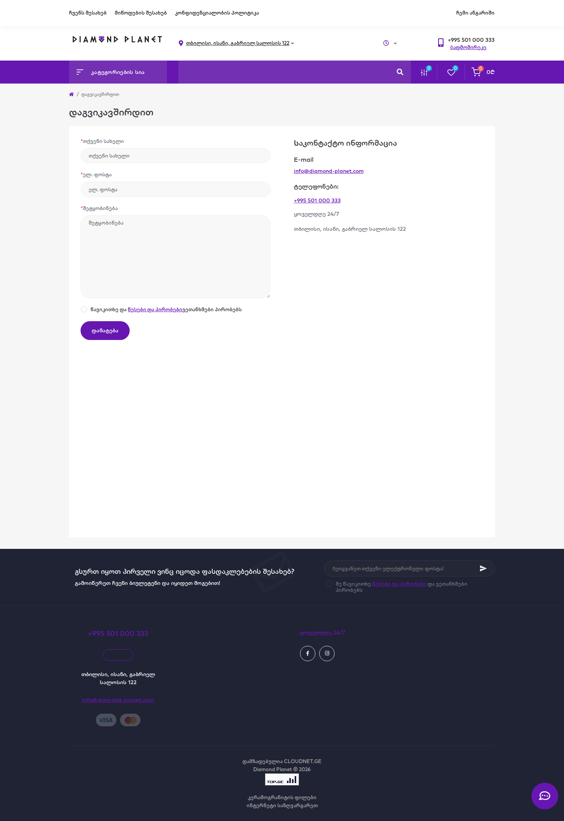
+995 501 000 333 (317, 200)
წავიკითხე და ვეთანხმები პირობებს (166, 309)
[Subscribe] (483, 568)
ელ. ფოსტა (96, 174)
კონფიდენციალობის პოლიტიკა (217, 13)
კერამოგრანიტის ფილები (282, 797)
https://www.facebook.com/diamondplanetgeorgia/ (307, 653)
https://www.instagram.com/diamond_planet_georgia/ (327, 653)
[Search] (400, 72)
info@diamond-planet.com (329, 170)
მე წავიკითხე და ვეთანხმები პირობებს (401, 587)
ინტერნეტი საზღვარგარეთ (282, 805)
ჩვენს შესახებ (88, 13)
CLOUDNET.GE (303, 761)
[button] (471, 40)
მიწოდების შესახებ (141, 13)
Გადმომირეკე (468, 47)
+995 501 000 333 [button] (118, 633)
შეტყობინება (99, 208)
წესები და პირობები (155, 309)
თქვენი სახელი (102, 141)
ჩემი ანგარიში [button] (475, 13)
